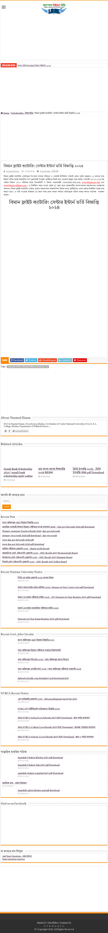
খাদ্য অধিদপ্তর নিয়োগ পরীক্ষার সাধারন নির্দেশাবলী (39, 650)
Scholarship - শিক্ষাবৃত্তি (22, 113)
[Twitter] (50, 926)
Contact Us (65, 923)
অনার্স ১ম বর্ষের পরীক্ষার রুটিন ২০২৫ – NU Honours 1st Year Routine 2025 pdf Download (59, 597)
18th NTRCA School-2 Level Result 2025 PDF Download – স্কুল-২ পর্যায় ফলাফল (56, 737)
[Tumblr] (61, 926)
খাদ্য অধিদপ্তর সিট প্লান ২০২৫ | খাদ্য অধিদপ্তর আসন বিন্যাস (43, 660)
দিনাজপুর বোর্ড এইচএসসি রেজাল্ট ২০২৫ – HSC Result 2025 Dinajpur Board (37, 557)
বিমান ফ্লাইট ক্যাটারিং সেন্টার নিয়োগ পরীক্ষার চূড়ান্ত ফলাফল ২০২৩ (28, 367)
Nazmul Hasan (12, 171)
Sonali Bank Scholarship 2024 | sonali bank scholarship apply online (18, 473)
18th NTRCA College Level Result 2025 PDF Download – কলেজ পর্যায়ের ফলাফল (56, 727)
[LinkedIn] (55, 926)
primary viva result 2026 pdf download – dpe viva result (29, 536)
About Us (41, 923)
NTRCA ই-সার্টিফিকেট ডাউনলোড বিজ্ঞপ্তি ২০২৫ (39, 709)
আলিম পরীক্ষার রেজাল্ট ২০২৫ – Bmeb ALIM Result (26, 549)
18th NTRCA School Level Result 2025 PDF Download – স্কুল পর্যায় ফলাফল (54, 718)
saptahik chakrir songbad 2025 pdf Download (40, 773)
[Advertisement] (54, 37)
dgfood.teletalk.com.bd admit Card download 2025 (43, 678)
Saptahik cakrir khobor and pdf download (39, 790)
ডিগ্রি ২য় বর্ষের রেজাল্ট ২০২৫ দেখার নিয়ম (35, 578)
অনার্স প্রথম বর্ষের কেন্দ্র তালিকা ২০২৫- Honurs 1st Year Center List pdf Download (56, 587)
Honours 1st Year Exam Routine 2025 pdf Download (43, 619)
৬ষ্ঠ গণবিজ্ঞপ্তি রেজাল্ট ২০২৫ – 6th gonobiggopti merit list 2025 (47, 699)
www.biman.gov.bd (91, 183)
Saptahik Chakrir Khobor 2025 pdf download (40, 758)
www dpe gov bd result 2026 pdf (18, 540)
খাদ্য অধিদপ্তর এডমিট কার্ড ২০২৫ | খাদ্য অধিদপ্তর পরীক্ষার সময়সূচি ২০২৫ (49, 669)
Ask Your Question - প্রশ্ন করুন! (17, 856)
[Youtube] (58, 926)
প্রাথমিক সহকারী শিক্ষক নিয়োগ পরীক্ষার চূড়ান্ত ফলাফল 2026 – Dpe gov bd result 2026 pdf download (48, 527)
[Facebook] (47, 926)
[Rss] (45, 926)
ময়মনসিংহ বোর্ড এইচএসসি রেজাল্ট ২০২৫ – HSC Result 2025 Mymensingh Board (40, 553)
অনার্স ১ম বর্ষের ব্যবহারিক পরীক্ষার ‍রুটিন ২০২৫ (38, 608)
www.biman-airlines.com (15, 186)
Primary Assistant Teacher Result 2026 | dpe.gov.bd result (31, 531)
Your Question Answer (13, 859)
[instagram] (63, 926)
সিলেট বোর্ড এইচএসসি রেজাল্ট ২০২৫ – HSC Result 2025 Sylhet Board (34, 562)
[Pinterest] (52, 926)
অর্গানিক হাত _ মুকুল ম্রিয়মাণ (14, 783)
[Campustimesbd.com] (54, 9)
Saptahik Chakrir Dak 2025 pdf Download (39, 765)
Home (6, 113)
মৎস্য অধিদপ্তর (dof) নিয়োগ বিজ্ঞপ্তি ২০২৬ (34, 65)
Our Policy (53, 923)
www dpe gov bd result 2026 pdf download (23, 544)
